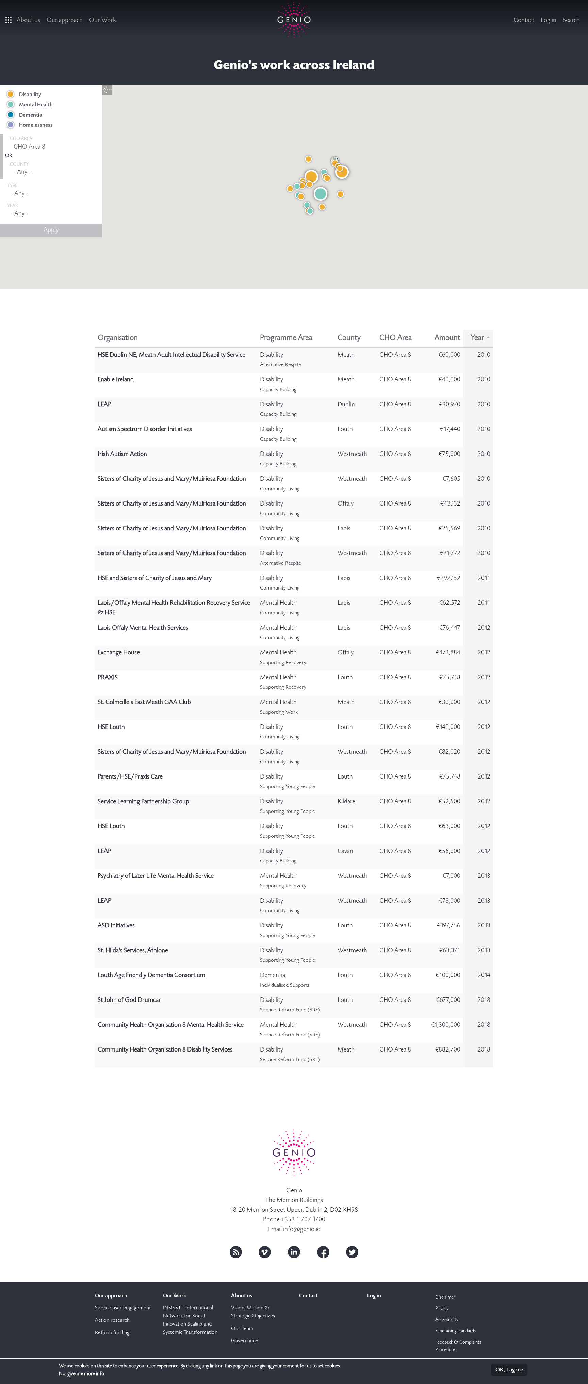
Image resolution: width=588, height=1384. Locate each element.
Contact (524, 20)
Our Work (102, 20)
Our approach (65, 20)
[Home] (294, 19)
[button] (311, 177)
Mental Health (36, 105)
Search (571, 20)
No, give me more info (81, 1374)
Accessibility (446, 1320)
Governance (244, 1341)
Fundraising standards (455, 1331)
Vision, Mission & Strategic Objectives (253, 1312)
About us (28, 20)
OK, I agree (509, 1370)
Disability (30, 95)
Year (477, 338)
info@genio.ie (301, 1229)
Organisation (118, 338)
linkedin (294, 1252)
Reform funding (112, 1333)
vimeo (265, 1252)
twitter (352, 1252)
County (349, 338)
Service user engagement (123, 1308)
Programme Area (286, 338)
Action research (112, 1320)
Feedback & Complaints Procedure (458, 1346)
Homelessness (36, 125)
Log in (548, 20)
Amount (447, 338)
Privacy (441, 1308)
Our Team (242, 1329)
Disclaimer (445, 1297)
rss (236, 1252)
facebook (323, 1252)
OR (8, 155)
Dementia (30, 115)
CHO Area (395, 338)
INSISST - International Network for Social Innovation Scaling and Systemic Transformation (190, 1320)
